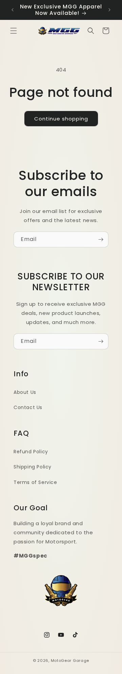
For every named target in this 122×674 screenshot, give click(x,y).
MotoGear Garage (70, 660)
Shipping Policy (33, 466)
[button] (13, 30)
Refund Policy (31, 451)
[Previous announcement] (12, 9)
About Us (25, 392)
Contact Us (28, 407)
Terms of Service (35, 482)
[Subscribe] (100, 239)
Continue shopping (61, 118)
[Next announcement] (109, 9)
